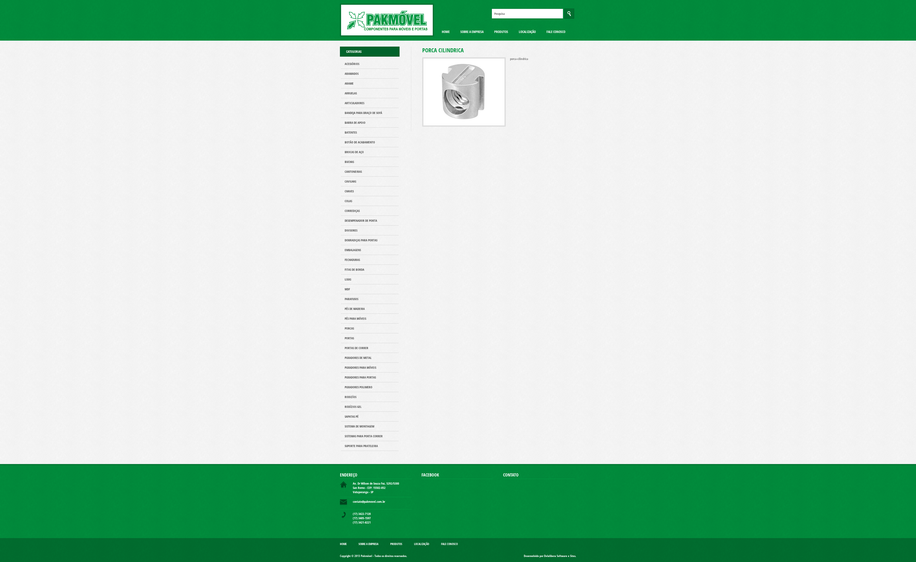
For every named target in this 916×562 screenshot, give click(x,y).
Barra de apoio (355, 122)
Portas (349, 338)
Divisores (351, 230)
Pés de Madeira (355, 309)
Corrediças (352, 211)
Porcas (349, 328)
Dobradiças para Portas (361, 240)
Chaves (349, 191)
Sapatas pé (352, 416)
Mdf (347, 289)
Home (446, 31)
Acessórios (352, 64)
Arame (349, 83)
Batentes (351, 132)
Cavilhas (350, 181)
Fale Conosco (555, 31)
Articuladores (354, 103)
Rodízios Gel (353, 407)
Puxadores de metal (358, 358)
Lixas (348, 279)
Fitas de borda (354, 269)
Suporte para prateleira (361, 446)
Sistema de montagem (359, 426)
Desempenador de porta (361, 220)
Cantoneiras (353, 171)
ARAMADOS (352, 73)
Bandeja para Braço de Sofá (363, 113)
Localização (527, 31)
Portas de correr (356, 348)
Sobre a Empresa (472, 31)
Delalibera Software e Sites (559, 556)
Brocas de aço (354, 152)
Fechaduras (352, 260)
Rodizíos (350, 397)
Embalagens (353, 250)
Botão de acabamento (360, 142)
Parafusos (351, 299)
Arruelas (351, 93)
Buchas (349, 162)
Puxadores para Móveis (360, 367)
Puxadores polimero (358, 387)
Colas (348, 201)
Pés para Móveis (355, 318)
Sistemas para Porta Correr (364, 436)
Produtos (501, 31)
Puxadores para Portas (360, 377)
